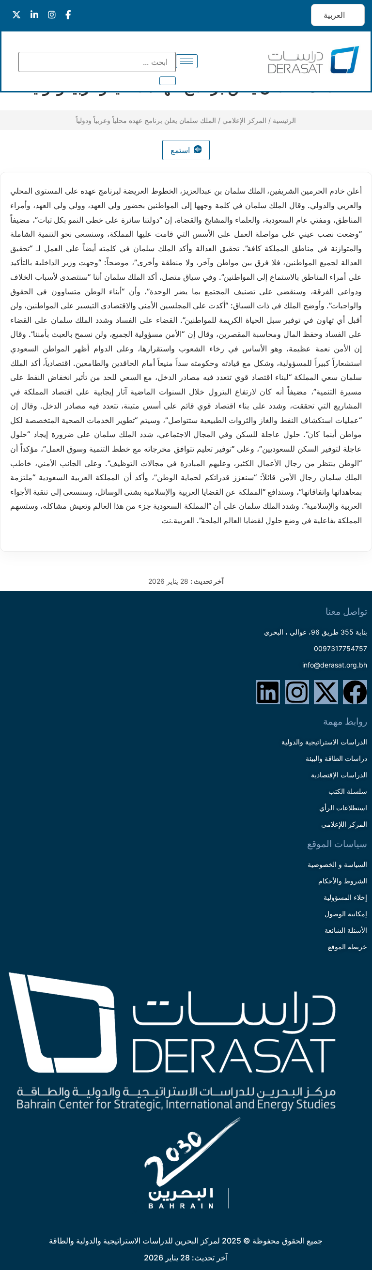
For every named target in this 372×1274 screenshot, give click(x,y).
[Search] (167, 80)
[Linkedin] (268, 692)
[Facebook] (355, 692)
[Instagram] (297, 692)
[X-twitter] (326, 692)
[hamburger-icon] (187, 61)
